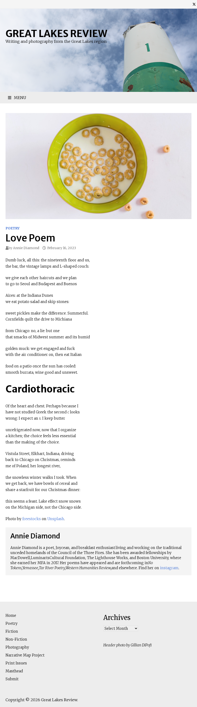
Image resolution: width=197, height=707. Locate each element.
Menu (19, 97)
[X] (194, 4)
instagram (169, 568)
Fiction (12, 631)
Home (11, 615)
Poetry (13, 228)
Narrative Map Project (25, 655)
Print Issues (16, 663)
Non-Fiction (16, 639)
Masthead (14, 671)
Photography (17, 647)
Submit (12, 679)
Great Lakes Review (56, 34)
